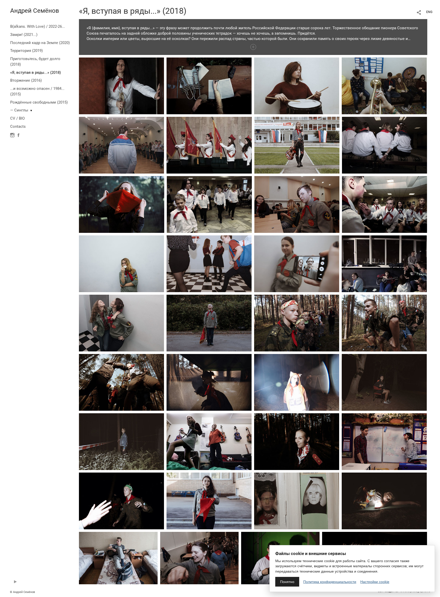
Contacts (18, 126)
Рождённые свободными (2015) (39, 102)
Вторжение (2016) (26, 80)
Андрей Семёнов (34, 10)
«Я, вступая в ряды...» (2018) (35, 72)
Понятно (287, 582)
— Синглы (19, 110)
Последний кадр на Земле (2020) (40, 42)
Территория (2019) (26, 50)
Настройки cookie (374, 582)
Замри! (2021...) (23, 34)
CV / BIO (17, 118)
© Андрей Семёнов (22, 592)
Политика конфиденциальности (329, 582)
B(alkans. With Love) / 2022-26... (37, 26)
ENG (429, 12)
